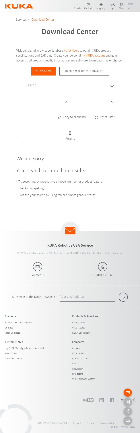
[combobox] (47, 100)
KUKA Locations (80, 358)
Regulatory (77, 369)
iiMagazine (77, 374)
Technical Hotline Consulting (19, 322)
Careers (76, 348)
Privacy (90, 423)
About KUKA (78, 353)
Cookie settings (107, 423)
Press (75, 363)
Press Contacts (12, 333)
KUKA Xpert (71, 51)
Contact (9, 327)
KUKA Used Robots (82, 333)
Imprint (77, 423)
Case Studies (78, 327)
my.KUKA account (93, 55)
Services (21, 20)
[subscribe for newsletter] (123, 297)
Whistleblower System (83, 379)
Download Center (42, 20)
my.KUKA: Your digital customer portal (24, 348)
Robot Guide (78, 322)
